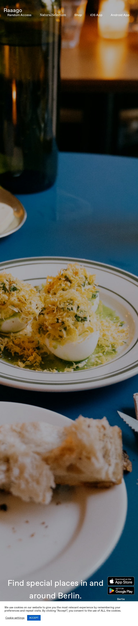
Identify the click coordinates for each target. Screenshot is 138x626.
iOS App (96, 15)
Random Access (19, 15)
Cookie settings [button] (14, 618)
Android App (120, 15)
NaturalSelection (53, 14)
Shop (78, 15)
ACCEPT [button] (33, 617)
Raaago (13, 10)
